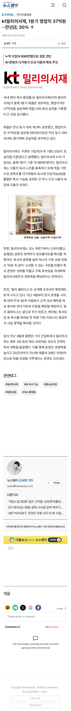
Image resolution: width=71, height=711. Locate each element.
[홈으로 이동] (10, 5)
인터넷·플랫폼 (24, 14)
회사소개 (35, 698)
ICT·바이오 (8, 14)
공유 (63, 43)
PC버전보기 (35, 705)
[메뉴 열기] (51, 5)
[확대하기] (35, 73)
